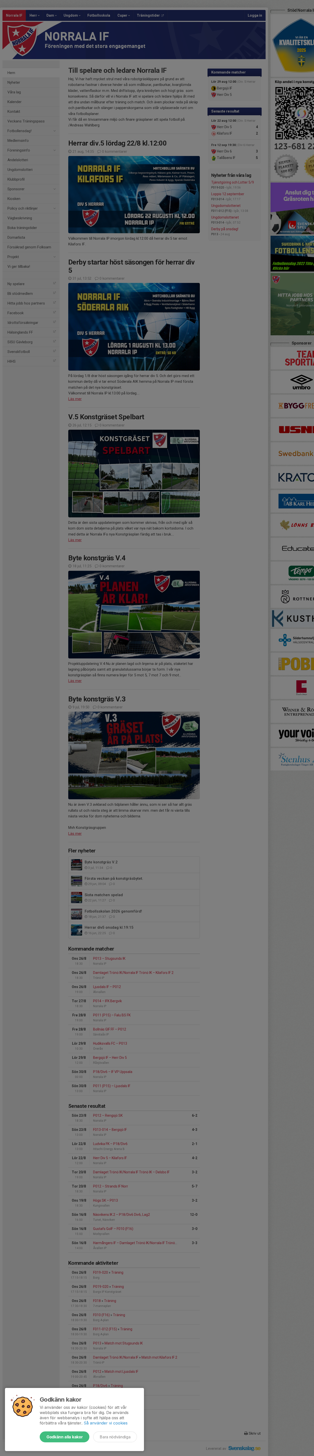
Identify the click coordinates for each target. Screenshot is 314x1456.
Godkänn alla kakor (64, 1436)
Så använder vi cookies (106, 1422)
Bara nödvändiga (115, 1436)
